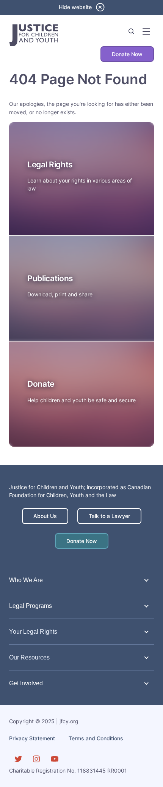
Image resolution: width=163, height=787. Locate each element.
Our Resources (29, 657)
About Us (45, 516)
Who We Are (26, 579)
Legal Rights (50, 164)
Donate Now (127, 54)
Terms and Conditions (96, 738)
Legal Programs (30, 605)
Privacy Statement (32, 738)
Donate (40, 384)
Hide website (75, 7)
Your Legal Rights (33, 631)
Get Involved (26, 683)
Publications (50, 278)
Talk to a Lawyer (109, 516)
